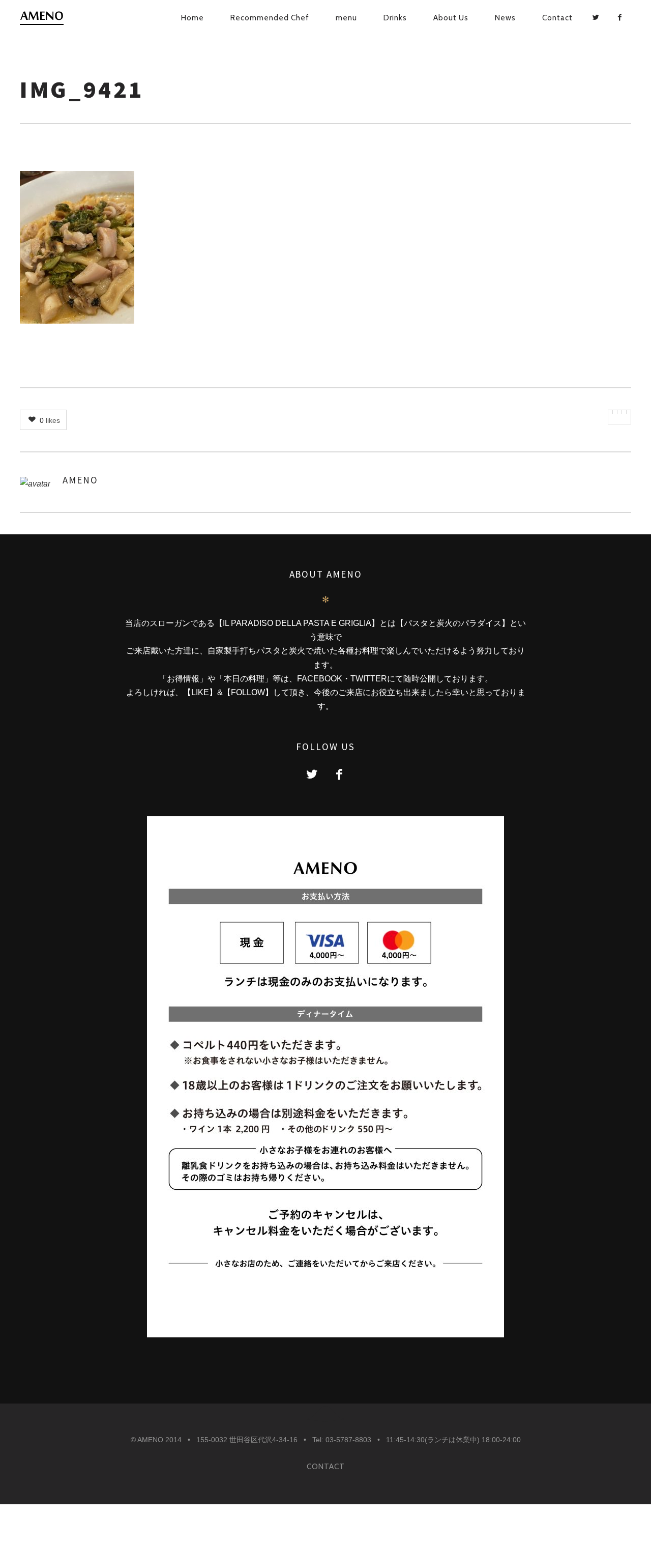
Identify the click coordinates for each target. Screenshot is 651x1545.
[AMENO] (46, 18)
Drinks (395, 17)
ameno (80, 480)
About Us (450, 17)
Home (192, 17)
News (505, 17)
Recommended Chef (269, 17)
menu (346, 17)
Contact (557, 17)
